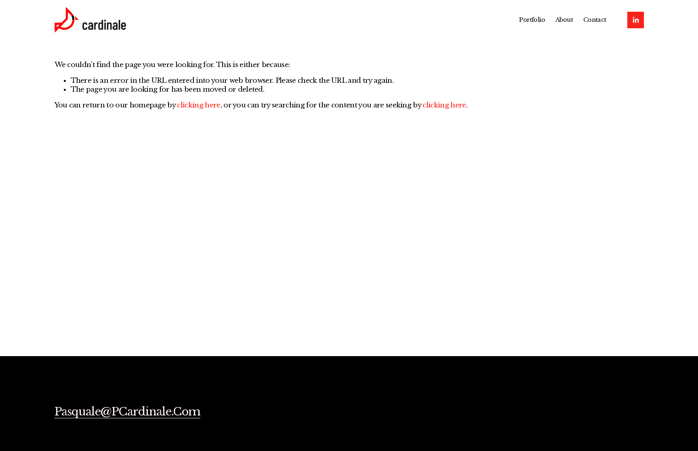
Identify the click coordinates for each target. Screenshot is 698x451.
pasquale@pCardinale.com (128, 412)
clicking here (198, 105)
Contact (594, 19)
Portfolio (532, 19)
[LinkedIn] (635, 20)
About (564, 19)
